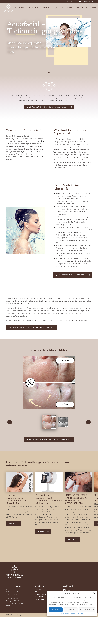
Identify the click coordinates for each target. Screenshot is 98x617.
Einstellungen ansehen (87, 609)
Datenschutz (73, 613)
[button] (94, 593)
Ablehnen (71, 609)
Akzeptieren (55, 609)
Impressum (80, 613)
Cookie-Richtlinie (64, 613)
